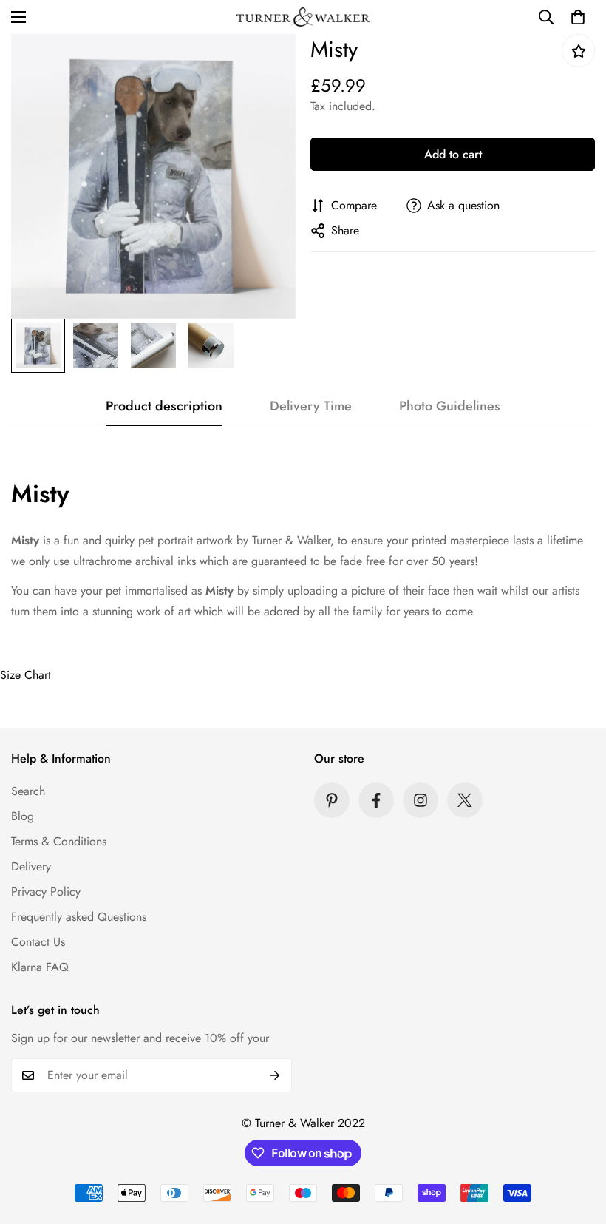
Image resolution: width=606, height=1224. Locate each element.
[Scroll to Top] (577, 1143)
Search (28, 790)
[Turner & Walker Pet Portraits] (303, 17)
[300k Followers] (376, 800)
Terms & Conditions (58, 841)
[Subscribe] (275, 1075)
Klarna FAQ (40, 967)
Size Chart (25, 674)
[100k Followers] (420, 800)
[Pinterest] (332, 800)
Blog (22, 816)
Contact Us (38, 941)
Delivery (31, 866)
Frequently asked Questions (78, 916)
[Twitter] (465, 800)
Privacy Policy (46, 891)
